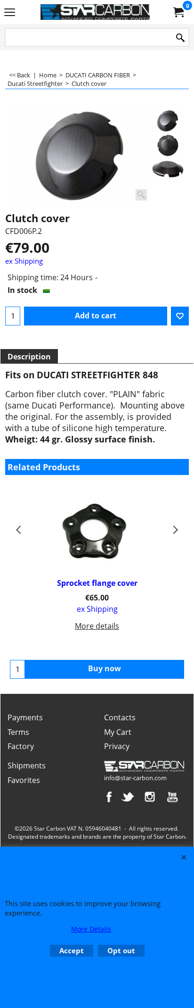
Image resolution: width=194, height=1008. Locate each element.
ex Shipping (24, 261)
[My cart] (178, 12)
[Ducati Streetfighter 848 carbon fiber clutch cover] (79, 156)
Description (29, 356)
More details (97, 626)
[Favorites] (180, 316)
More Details (91, 929)
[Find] (180, 38)
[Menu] (9, 13)
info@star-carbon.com (135, 778)
